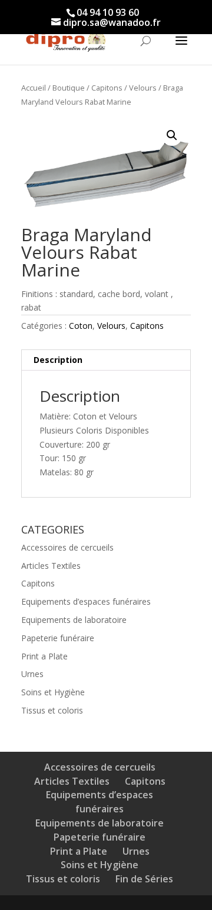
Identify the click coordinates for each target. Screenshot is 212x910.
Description (58, 359)
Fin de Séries (144, 878)
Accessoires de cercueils (67, 547)
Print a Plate (44, 656)
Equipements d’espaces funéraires (86, 601)
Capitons (106, 87)
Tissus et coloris (52, 710)
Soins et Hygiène (53, 692)
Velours (143, 87)
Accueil (33, 87)
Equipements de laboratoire (74, 619)
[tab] (106, 360)
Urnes (32, 673)
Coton (80, 325)
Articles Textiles (51, 565)
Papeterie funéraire (57, 638)
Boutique (68, 87)
